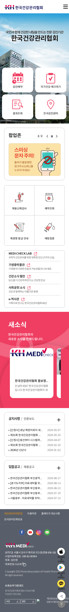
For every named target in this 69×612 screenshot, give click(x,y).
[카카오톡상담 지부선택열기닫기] (61, 583)
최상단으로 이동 (61, 604)
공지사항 (14, 419)
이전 (47, 136)
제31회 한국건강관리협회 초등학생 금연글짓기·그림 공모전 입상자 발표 (26, 435)
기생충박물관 (17, 265)
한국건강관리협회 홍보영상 (32, 381)
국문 (8, 601)
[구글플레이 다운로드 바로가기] (61, 567)
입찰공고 (14, 467)
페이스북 (22, 532)
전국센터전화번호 (13, 519)
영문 (24, 601)
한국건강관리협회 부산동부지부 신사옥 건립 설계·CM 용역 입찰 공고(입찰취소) (26, 493)
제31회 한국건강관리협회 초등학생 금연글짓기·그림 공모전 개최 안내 (26, 445)
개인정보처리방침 (13, 513)
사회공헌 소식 (17, 288)
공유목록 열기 (61, 596)
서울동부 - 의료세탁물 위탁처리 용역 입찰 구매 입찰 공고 (26, 498)
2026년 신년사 (18, 450)
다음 (57, 136)
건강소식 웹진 (17, 276)
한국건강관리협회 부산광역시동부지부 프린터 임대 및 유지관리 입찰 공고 (26, 478)
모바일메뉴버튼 (65, 6)
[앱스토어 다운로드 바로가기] (61, 551)
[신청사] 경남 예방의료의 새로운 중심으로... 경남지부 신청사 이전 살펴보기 (26, 430)
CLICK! (18, 564)
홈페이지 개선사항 (50, 513)
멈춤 (52, 136)
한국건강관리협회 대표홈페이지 (25, 5)
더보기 (58, 420)
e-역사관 (14, 299)
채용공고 (29, 467)
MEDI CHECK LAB (20, 253)
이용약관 (31, 513)
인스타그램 (39, 532)
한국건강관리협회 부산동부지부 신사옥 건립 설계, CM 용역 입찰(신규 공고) (26, 488)
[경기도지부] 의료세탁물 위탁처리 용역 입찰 (26, 483)
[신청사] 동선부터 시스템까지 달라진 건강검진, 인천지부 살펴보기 (26, 440)
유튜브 (30, 532)
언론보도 (29, 419)
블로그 (47, 532)
